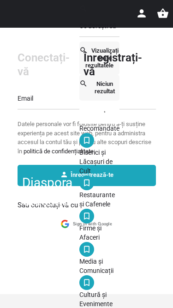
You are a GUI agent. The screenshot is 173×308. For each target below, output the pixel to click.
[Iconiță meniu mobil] (11, 192)
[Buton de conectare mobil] (142, 13)
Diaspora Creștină (47, 192)
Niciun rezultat (105, 87)
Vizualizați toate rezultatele (102, 58)
